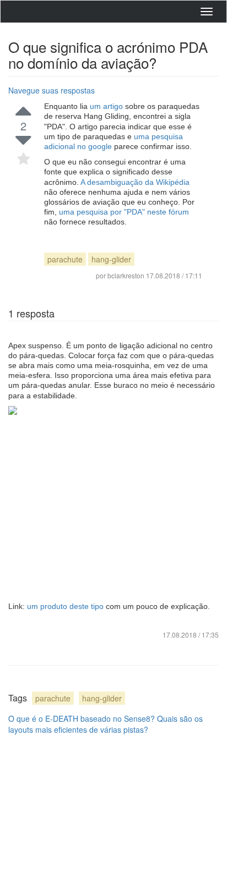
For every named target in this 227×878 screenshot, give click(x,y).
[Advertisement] (113, 508)
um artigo (107, 106)
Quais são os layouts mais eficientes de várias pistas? (105, 724)
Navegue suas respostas (51, 90)
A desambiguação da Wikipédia (135, 182)
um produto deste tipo (66, 606)
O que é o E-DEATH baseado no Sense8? (81, 718)
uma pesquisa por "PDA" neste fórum (124, 211)
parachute (65, 259)
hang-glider (111, 259)
